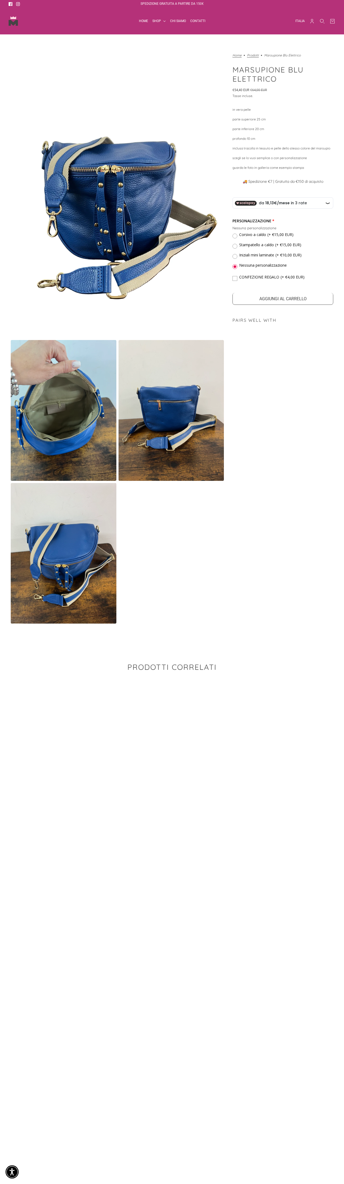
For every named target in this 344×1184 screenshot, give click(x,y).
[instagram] (18, 4)
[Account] (312, 21)
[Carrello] (332, 21)
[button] (12, 1172)
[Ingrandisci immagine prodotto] (117, 196)
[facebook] (10, 4)
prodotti (253, 55)
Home (237, 55)
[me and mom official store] (13, 21)
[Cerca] (322, 21)
